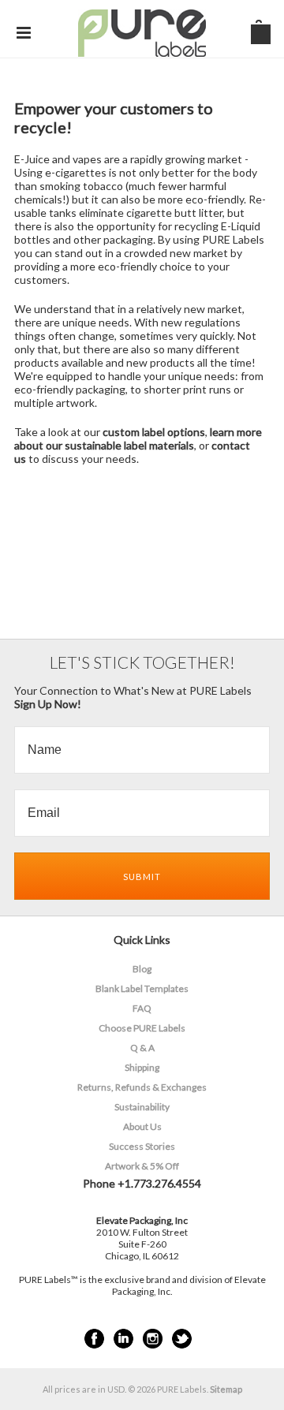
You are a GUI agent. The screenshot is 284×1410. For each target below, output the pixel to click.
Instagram (153, 1338)
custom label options (154, 431)
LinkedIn (123, 1338)
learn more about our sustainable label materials (138, 438)
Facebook (94, 1338)
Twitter (182, 1338)
